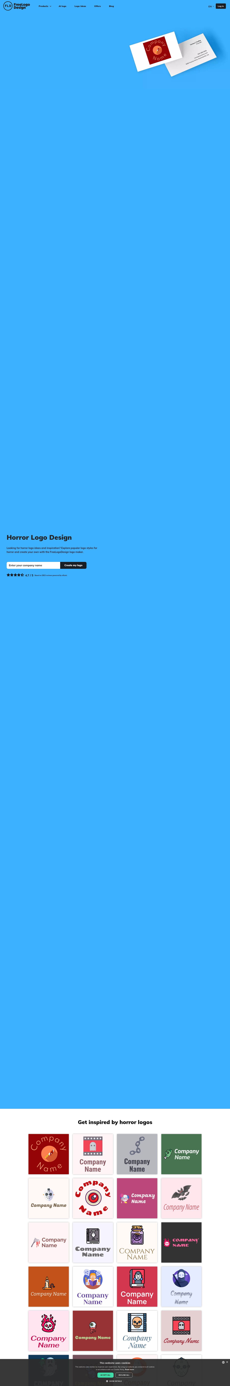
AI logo (62, 6)
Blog (111, 6)
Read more (129, 1369)
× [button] (227, 1362)
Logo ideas (80, 6)
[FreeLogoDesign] (25, 6)
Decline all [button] (124, 1375)
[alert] (115, 1372)
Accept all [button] (105, 1375)
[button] (115, 1381)
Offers (97, 6)
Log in (221, 6)
